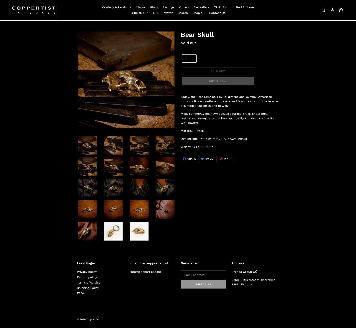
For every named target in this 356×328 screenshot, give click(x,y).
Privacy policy (87, 272)
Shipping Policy (88, 288)
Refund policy (87, 277)
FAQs (80, 293)
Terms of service (88, 282)
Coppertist (93, 319)
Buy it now (218, 81)
